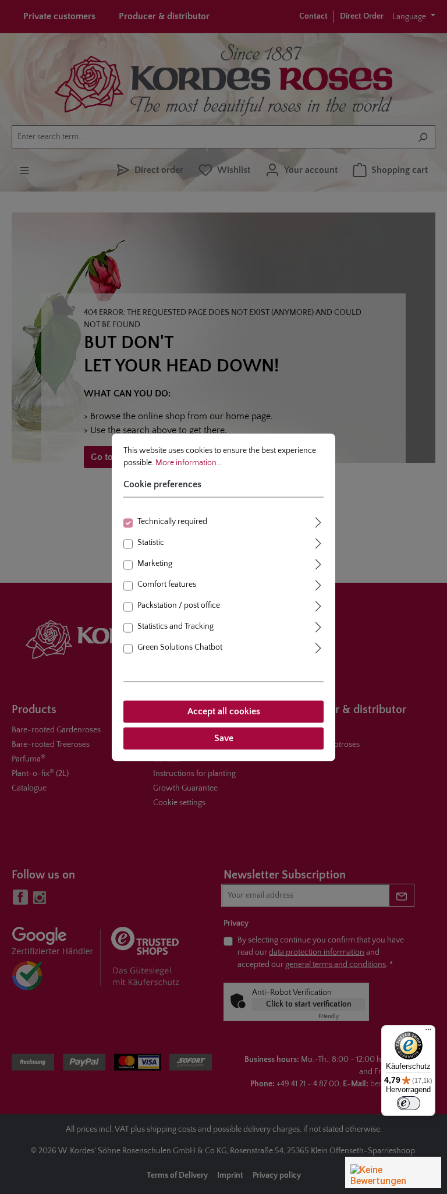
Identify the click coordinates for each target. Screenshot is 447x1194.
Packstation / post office (178, 605)
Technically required (172, 521)
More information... (188, 462)
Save (223, 738)
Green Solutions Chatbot (179, 647)
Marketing (154, 563)
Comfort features (166, 584)
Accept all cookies (223, 711)
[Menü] (428, 1032)
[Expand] (318, 520)
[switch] (408, 1103)
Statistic (150, 542)
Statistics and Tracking (175, 626)
